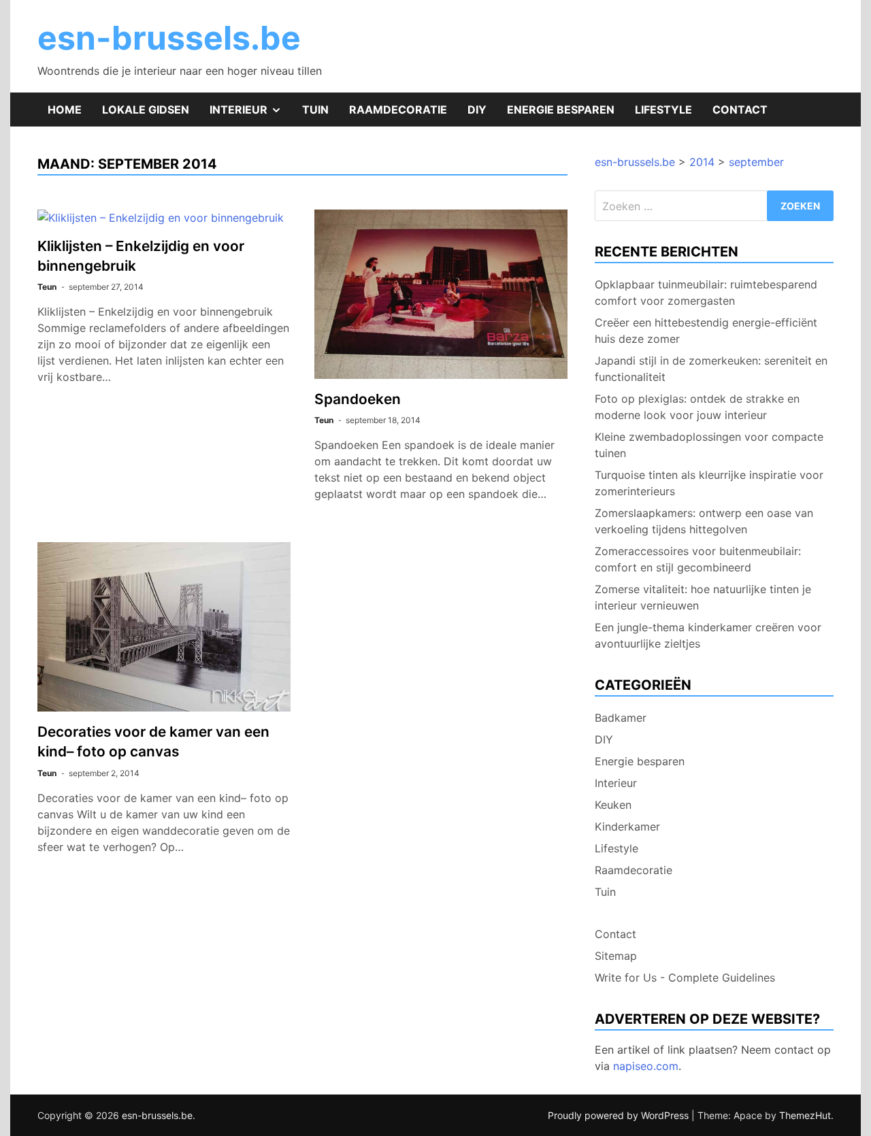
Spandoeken (357, 398)
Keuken (613, 805)
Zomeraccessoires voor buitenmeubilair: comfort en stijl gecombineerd (698, 559)
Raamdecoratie (398, 109)
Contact (740, 109)
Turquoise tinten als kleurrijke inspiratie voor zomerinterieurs (709, 483)
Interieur (251, 114)
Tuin (315, 109)
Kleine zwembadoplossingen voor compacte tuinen (709, 445)
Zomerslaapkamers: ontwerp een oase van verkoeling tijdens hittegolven (704, 521)
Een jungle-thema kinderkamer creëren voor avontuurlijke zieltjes (708, 635)
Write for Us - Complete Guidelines (685, 977)
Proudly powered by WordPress (619, 1115)
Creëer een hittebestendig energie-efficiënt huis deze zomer (706, 331)
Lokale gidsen (145, 109)
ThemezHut (805, 1115)
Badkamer (620, 717)
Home (65, 109)
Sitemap (616, 956)
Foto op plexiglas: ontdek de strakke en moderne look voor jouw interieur (697, 407)
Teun (46, 287)
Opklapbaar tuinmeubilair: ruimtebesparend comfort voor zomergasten (706, 292)
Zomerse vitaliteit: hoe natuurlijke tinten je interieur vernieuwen (703, 597)
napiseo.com (645, 1066)
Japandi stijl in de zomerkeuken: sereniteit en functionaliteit (711, 369)
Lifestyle (663, 109)
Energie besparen (560, 109)
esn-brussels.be (169, 38)
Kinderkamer (627, 826)
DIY (477, 109)
